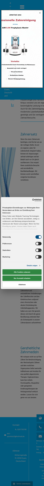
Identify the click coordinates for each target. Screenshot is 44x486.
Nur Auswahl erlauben (22, 278)
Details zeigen (32, 265)
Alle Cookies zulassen (22, 272)
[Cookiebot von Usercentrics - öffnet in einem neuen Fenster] (32, 200)
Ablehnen (22, 284)
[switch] (38, 243)
